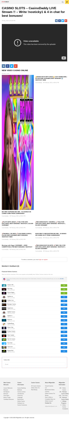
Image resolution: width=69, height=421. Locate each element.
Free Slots (65, 395)
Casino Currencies (22, 405)
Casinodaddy (5, 216)
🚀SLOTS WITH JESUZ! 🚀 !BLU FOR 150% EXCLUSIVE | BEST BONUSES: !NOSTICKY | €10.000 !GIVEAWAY (17, 223)
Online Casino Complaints (65, 406)
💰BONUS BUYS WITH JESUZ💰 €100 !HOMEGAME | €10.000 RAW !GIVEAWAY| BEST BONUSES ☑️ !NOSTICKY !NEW (51, 78)
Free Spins (6, 395)
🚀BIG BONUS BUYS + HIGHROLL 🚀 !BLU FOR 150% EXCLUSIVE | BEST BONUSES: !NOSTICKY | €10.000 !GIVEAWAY (50, 223)
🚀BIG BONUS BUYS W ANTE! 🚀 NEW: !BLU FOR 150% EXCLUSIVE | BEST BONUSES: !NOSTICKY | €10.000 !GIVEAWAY (50, 247)
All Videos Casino (5, 73)
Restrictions (20, 399)
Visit (64, 285)
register (45, 259)
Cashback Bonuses (9, 399)
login (40, 259)
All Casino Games (36, 386)
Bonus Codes (7, 397)
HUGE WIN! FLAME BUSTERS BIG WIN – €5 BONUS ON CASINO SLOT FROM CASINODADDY (50, 234)
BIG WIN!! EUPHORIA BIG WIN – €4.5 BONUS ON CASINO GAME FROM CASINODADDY (16, 212)
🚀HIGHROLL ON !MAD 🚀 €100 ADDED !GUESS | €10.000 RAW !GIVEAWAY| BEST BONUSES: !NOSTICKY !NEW (17, 235)
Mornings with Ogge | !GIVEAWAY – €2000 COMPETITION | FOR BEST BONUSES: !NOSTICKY (17, 246)
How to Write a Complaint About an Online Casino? (50, 399)
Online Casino (64, 389)
